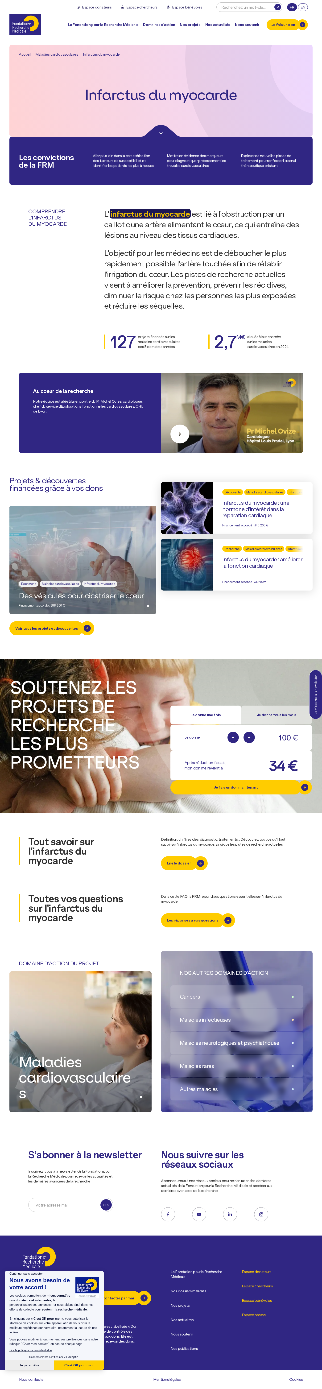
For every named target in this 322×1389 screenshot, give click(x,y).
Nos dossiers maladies (188, 1291)
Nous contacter (32, 1379)
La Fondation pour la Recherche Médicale (196, 1274)
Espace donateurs (257, 1271)
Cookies (296, 1379)
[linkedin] (230, 1214)
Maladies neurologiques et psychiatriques (229, 1042)
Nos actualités (217, 24)
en (303, 7)
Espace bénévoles (257, 1300)
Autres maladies (199, 1089)
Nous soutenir (182, 1334)
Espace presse (254, 1314)
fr (292, 7)
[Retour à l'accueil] (25, 24)
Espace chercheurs (257, 1286)
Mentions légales (167, 1379)
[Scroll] (161, 131)
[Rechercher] (277, 7)
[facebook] (168, 1214)
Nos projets (190, 24)
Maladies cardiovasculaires (56, 54)
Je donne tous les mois (276, 714)
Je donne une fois (205, 714)
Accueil (25, 54)
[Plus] (249, 737)
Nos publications (184, 1348)
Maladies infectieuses (205, 1019)
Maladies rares (197, 1065)
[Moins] (233, 737)
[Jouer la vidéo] (232, 413)
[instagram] (261, 1214)
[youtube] (199, 1214)
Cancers (190, 996)
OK (106, 1205)
